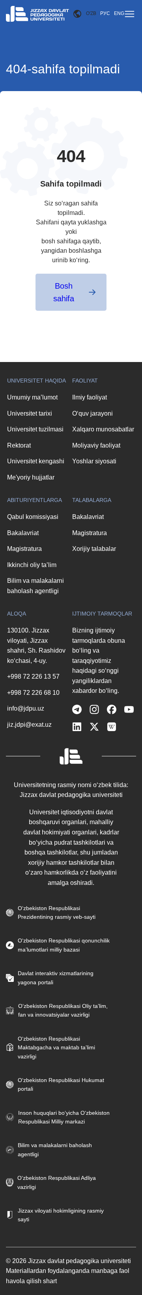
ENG (119, 13)
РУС (105, 13)
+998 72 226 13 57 (33, 676)
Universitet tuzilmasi (35, 429)
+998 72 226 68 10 (33, 692)
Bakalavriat (23, 533)
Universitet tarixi (29, 413)
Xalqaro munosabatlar (103, 429)
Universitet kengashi (35, 461)
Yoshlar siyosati (94, 461)
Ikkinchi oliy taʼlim (31, 565)
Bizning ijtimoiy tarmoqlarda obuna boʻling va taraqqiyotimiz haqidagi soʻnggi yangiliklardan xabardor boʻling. (98, 660)
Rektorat (19, 445)
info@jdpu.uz (25, 708)
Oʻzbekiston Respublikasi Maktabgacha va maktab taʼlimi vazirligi (56, 1048)
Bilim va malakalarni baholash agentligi (35, 585)
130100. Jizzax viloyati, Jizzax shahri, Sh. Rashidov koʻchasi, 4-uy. (36, 645)
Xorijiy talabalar (94, 548)
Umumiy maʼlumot (32, 397)
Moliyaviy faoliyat (96, 445)
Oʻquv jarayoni (92, 413)
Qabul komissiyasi (32, 516)
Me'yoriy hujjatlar (30, 477)
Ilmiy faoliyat (89, 397)
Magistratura (24, 548)
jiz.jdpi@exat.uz (29, 724)
